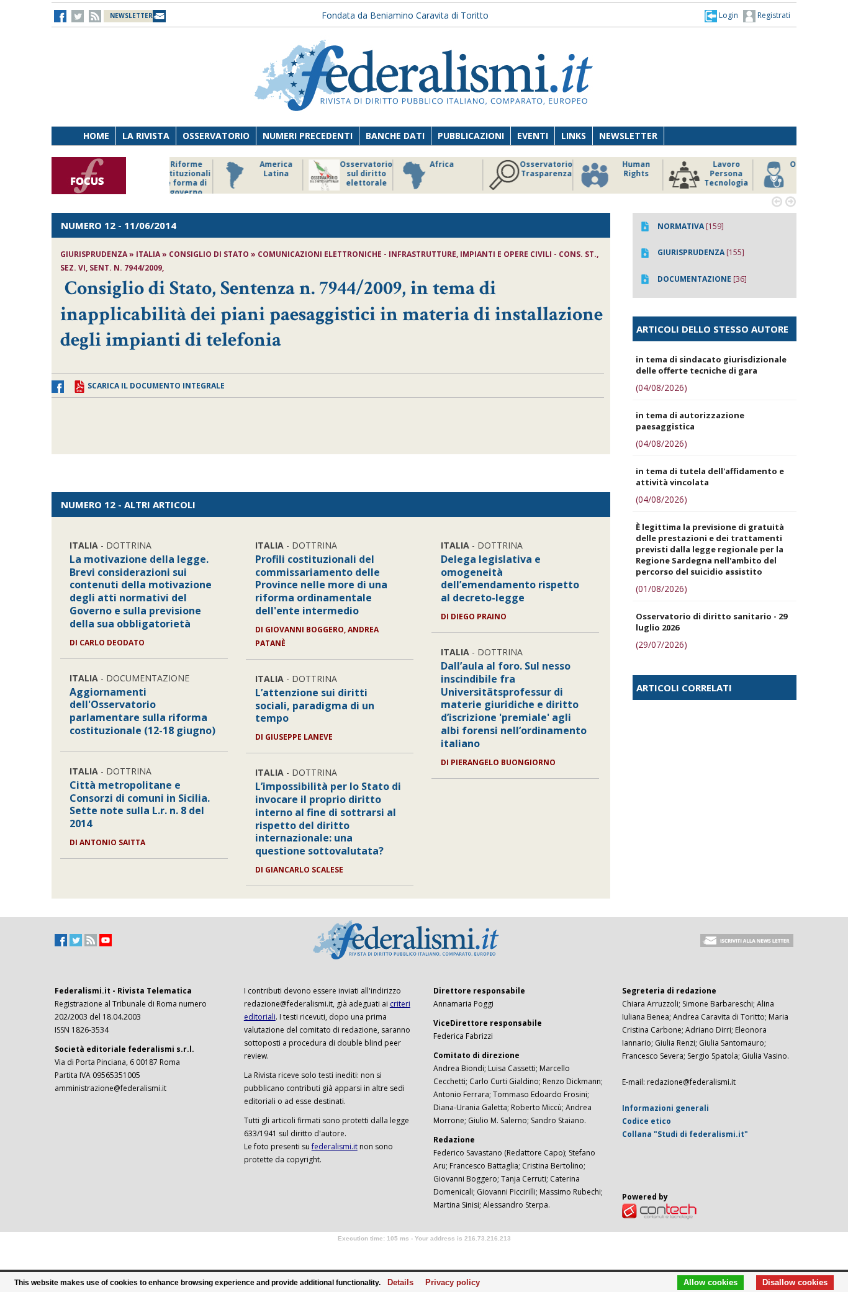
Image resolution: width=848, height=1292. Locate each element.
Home (96, 135)
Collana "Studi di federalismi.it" (685, 1134)
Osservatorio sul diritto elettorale (318, 173)
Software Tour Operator (424, 1252)
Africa (394, 164)
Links (573, 135)
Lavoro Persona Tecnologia (678, 173)
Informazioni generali (665, 1108)
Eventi (532, 135)
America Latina (228, 169)
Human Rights (588, 169)
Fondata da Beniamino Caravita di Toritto (405, 15)
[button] (721, 15)
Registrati (773, 15)
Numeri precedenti (308, 135)
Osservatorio (216, 135)
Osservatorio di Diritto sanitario (768, 173)
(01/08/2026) (661, 588)
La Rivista (145, 135)
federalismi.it (335, 1146)
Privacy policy (449, 1282)
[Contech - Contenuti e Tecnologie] (659, 1210)
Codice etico (646, 1121)
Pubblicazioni (471, 135)
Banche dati (395, 135)
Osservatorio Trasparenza (498, 169)
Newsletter (628, 135)
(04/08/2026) (661, 387)
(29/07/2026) (661, 644)
